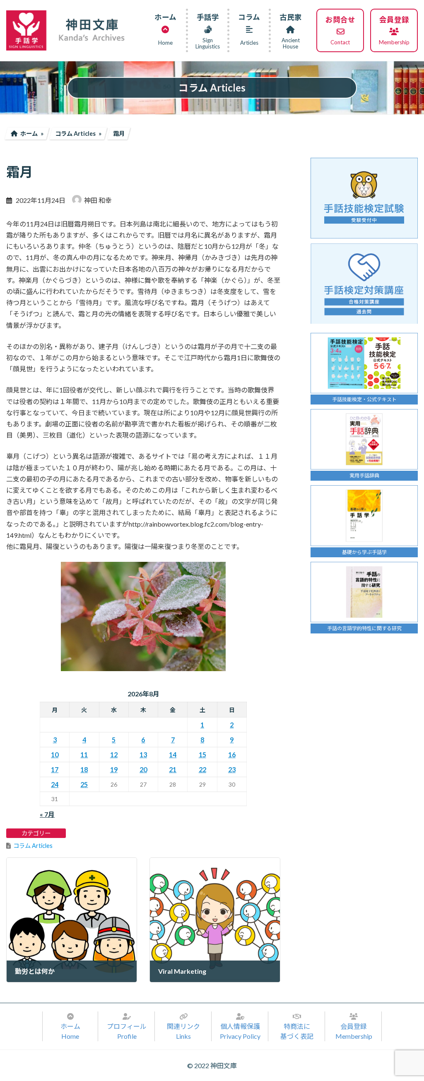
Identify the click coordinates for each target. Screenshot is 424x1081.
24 (54, 784)
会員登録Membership (353, 1031)
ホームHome (70, 1031)
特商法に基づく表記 (296, 1031)
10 (54, 754)
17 (54, 769)
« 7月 (47, 814)
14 (172, 754)
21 (172, 769)
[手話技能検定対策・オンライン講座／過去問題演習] (364, 283)
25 (84, 784)
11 (84, 754)
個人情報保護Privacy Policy (240, 1031)
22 (202, 769)
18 (84, 769)
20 (143, 769)
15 (202, 754)
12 (114, 754)
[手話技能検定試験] (364, 198)
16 (232, 754)
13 (143, 754)
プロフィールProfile (127, 1031)
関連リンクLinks (183, 1031)
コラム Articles (33, 845)
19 (114, 769)
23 (232, 769)
